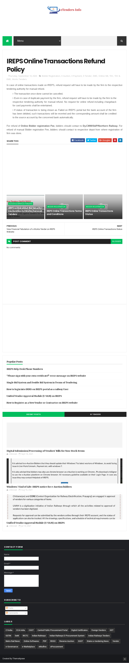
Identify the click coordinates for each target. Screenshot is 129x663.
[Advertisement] (64, 26)
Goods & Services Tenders (20, 204)
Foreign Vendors (99, 630)
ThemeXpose (19, 659)
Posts (10, 608)
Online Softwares (31, 641)
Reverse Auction (66, 641)
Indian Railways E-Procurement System (67, 636)
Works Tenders (19, 79)
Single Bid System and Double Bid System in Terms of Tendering (42, 382)
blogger (116, 241)
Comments (13, 613)
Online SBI (103, 75)
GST (111, 630)
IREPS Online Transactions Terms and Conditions (64, 212)
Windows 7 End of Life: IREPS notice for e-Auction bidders (39, 486)
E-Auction (66, 75)
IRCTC (25, 636)
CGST (31, 630)
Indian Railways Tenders (99, 636)
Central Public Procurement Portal (52, 630)
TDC (111, 75)
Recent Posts (33, 414)
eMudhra (42, 647)
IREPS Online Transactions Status (99, 212)
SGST (80, 641)
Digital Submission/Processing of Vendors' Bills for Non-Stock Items (46, 450)
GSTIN (8, 636)
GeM (17, 636)
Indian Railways (39, 636)
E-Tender (87, 75)
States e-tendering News (98, 641)
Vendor (116, 641)
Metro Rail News (13, 641)
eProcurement (56, 647)
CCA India (20, 630)
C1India (9, 630)
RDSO (53, 641)
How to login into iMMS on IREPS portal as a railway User (37, 389)
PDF (44, 641)
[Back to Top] (124, 659)
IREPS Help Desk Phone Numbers (25, 369)
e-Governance (12, 647)
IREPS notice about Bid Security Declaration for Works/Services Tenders (25, 211)
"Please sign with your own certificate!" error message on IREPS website (46, 376)
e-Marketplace (28, 647)
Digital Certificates (79, 630)
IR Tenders (95, 414)
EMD (95, 75)
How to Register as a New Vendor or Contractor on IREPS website (42, 402)
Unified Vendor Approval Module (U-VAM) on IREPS (34, 396)
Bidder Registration (51, 75)
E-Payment (77, 75)
